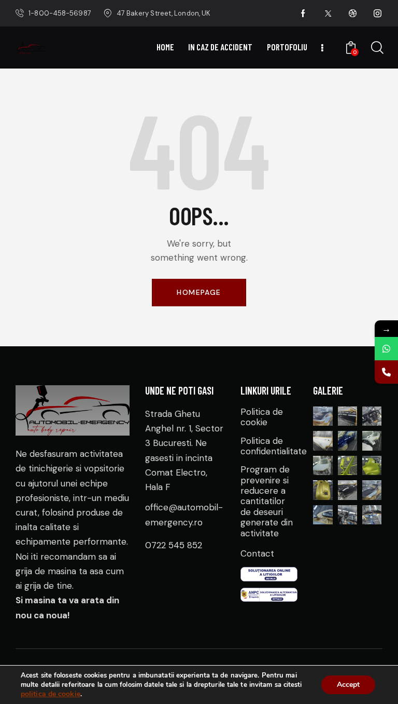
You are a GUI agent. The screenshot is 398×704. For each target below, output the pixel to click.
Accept (348, 684)
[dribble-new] (353, 13)
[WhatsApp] (386, 348)
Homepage (199, 292)
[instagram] (378, 13)
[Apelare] (386, 372)
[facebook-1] (303, 13)
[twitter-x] (328, 13)
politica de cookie (50, 694)
